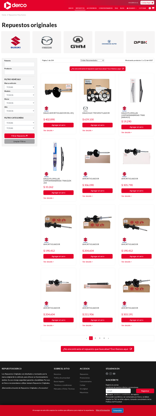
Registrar (145, 391)
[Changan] (109, 42)
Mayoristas (84, 392)
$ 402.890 (49, 119)
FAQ (116, 8)
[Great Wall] (78, 42)
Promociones (85, 378)
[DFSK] (140, 42)
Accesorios (92, 8)
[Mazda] (46, 42)
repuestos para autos (17, 15)
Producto (8, 69)
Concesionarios (105, 8)
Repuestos (80, 8)
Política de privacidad (62, 378)
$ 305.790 (127, 185)
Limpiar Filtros (19, 141)
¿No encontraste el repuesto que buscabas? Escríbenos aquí (96, 68)
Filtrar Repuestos (18, 136)
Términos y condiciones (63, 385)
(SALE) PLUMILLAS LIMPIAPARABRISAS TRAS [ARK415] (133, 115)
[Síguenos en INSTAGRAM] (110, 374)
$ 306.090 (88, 185)
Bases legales (59, 381)
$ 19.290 (126, 121)
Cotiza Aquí (146, 3)
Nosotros (57, 374)
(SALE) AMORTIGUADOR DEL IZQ (58, 113)
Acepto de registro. (124, 394)
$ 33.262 (48, 186)
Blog (122, 8)
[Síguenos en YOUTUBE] (114, 374)
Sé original (84, 389)
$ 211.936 (88, 314)
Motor (6, 99)
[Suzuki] (15, 42)
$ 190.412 (49, 250)
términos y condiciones (122, 394)
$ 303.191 (127, 314)
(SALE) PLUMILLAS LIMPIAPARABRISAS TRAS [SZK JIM (57, 180)
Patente (7, 61)
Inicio (70, 8)
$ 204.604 (88, 250)
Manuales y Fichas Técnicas (64, 389)
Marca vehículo (10, 83)
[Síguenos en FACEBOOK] (107, 374)
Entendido (117, 410)
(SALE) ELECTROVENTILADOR (96, 113)
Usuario (131, 8)
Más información (103, 410)
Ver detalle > (48, 130)
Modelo (7, 91)
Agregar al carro (58, 125)
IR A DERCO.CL (133, 3)
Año (5, 107)
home (4, 15)
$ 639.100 (88, 119)
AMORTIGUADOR (90, 178)
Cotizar (142, 8)
